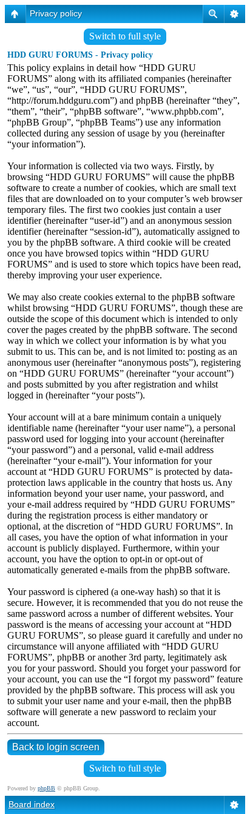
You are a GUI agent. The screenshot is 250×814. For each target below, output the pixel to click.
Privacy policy (56, 13)
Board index (31, 804)
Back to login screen (56, 747)
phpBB (46, 788)
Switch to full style (125, 36)
